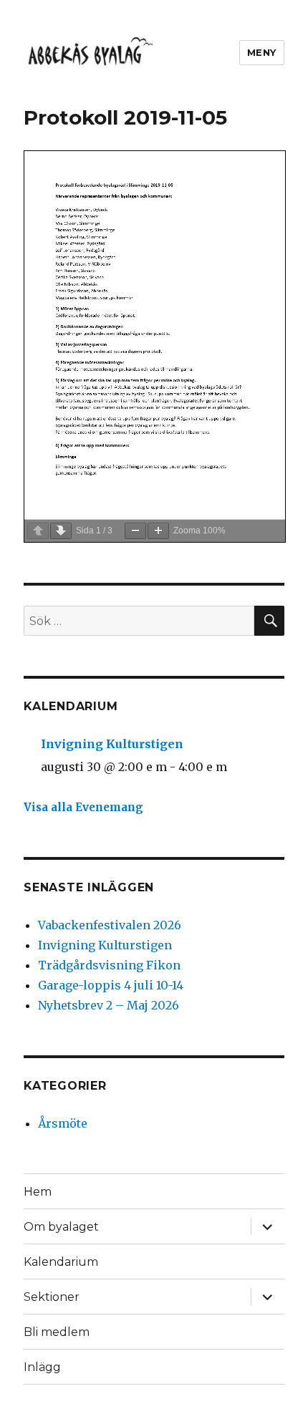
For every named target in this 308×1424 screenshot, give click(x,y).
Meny (261, 52)
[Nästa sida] (61, 531)
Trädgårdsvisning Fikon (109, 965)
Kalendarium (61, 1262)
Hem (38, 1191)
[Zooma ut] (135, 531)
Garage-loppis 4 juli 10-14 (110, 985)
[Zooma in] (158, 531)
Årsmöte (62, 1123)
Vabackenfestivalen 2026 (109, 925)
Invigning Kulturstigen (112, 744)
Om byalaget (61, 1227)
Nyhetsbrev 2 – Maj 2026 (108, 1005)
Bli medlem (57, 1332)
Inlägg (42, 1367)
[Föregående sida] (38, 531)
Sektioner (52, 1297)
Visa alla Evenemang (83, 807)
